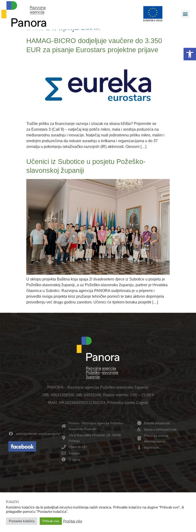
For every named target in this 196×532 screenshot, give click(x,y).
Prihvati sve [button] (51, 521)
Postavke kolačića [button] (21, 521)
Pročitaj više (72, 521)
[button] (190, 54)
